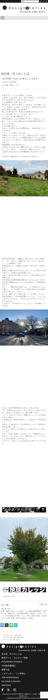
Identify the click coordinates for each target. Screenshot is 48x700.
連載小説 (6, 670)
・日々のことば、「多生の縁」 (12, 635)
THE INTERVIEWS (10, 677)
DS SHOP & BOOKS (11, 681)
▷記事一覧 (43, 604)
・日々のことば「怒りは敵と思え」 (13, 637)
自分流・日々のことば (12, 654)
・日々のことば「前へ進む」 (11, 639)
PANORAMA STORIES (12, 662)
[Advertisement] (24, 45)
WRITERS (6, 685)
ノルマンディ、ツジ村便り (14, 673)
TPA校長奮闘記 (8, 666)
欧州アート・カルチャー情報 (15, 658)
